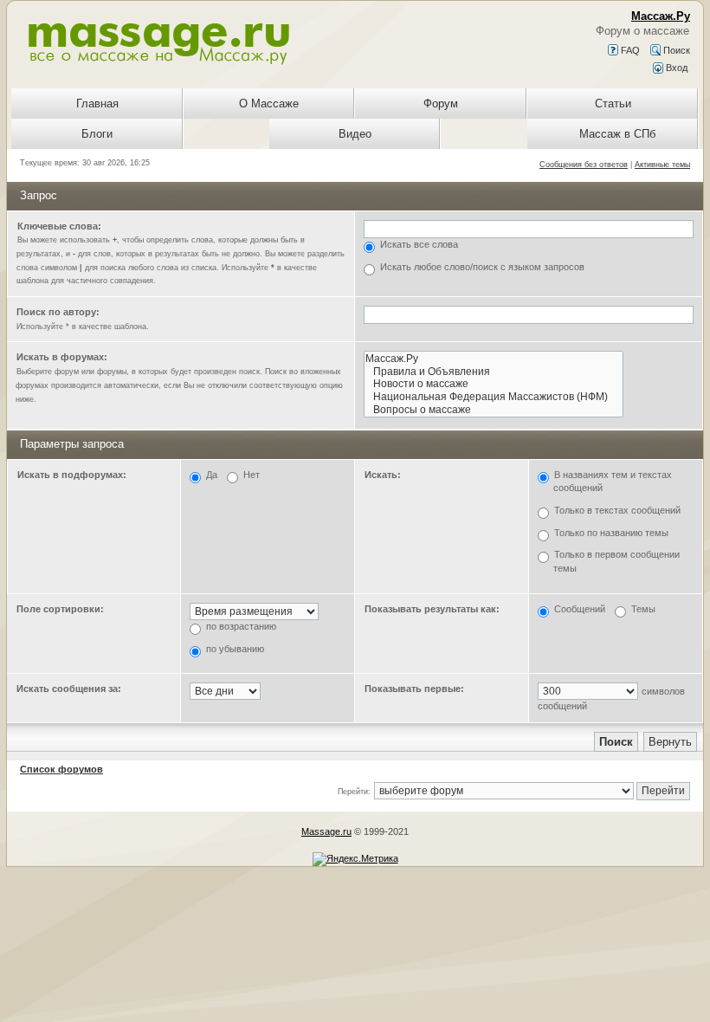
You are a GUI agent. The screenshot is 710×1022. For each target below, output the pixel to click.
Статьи (613, 103)
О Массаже (269, 103)
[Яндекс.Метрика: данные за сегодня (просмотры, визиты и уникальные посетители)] (355, 859)
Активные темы (662, 164)
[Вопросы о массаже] (493, 410)
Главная (97, 103)
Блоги (97, 133)
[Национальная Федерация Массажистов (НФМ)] (493, 397)
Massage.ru (326, 831)
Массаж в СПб (617, 133)
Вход (675, 67)
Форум (440, 103)
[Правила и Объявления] (493, 371)
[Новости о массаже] (493, 384)
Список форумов (61, 769)
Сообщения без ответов (583, 164)
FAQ (629, 50)
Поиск (675, 50)
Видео (355, 133)
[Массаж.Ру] (493, 359)
